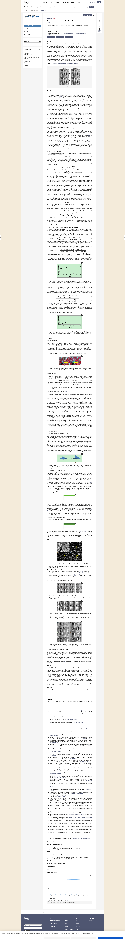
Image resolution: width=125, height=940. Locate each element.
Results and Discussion (29, 59)
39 (64, 661)
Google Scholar (88, 702)
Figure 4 (58, 447)
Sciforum (77, 920)
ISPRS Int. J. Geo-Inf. (28, 912)
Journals (45, 2)
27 (56, 154)
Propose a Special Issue (32, 25)
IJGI (29, 10)
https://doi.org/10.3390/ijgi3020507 (70, 28)
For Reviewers (66, 922)
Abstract (26, 51)
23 (60, 141)
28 (51, 188)
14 (50, 117)
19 (66, 130)
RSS (93, 912)
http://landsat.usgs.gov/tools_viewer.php (77, 814)
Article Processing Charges (55, 920)
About (79, 2)
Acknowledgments (28, 62)
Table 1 (70, 472)
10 (81, 115)
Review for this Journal (33, 22)
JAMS (77, 929)
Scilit (77, 925)
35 (56, 401)
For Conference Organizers (68, 929)
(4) (91, 202)
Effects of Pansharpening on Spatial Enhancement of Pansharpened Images (32, 56)
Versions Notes (69, 37)
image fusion (61, 63)
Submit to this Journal (32, 20)
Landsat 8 (76, 63)
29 (75, 188)
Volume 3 (33, 10)
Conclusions (27, 61)
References (27, 65)
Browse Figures (60, 37)
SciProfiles (78, 926)
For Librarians (65, 925)
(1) (91, 156)
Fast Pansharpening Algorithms (31, 54)
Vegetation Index (70, 63)
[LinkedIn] (53, 844)
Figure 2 (50, 303)
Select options (28, 925)
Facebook (91, 922)
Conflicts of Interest (28, 64)
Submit (98, 2)
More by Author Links (28, 34)
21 (88, 135)
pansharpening (55, 63)
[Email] (48, 844)
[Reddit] (59, 844)
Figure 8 (90, 579)
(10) (91, 380)
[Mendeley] (61, 844)
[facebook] (55, 844)
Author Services (65, 2)
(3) (91, 172)
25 (88, 141)
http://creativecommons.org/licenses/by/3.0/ (81, 838)
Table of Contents (28, 49)
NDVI (65, 63)
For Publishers (66, 926)
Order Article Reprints (87, 15)
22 (89, 135)
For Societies (65, 928)
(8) (91, 296)
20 (78, 130)
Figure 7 (81, 572)
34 (66, 391)
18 (56, 124)
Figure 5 (79, 506)
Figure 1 (67, 259)
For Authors (65, 920)
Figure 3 (49, 347)
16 (86, 123)
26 (67, 142)
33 (62, 377)
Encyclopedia (78, 928)
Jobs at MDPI (52, 926)
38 (53, 661)
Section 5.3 (56, 371)
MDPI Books (78, 922)
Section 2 (61, 397)
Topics (50, 2)
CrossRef (52, 704)
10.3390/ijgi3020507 (43, 10)
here (67, 900)
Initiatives (73, 2)
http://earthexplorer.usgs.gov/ (68, 812)
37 (66, 658)
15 (64, 117)
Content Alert (98, 912)
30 (70, 218)
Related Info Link (27, 31)
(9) (91, 300)
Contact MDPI (52, 925)
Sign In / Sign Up (92, 2)
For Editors (65, 923)
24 (72, 141)
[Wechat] (57, 844)
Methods (26, 58)
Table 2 (69, 503)
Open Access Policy (54, 923)
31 (75, 221)
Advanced (97, 6)
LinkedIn (90, 920)
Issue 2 (37, 10)
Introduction (27, 53)
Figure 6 (81, 571)
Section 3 (75, 575)
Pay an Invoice (53, 922)
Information (57, 2)
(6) (91, 238)
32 (82, 344)
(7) (91, 250)
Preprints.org (78, 923)
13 (49, 117)
